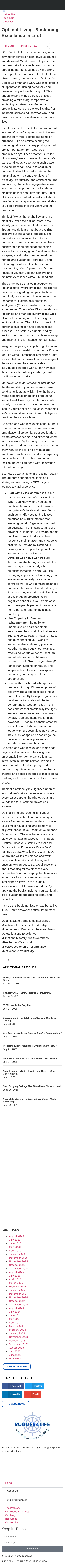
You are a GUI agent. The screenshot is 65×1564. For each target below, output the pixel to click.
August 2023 (16, 1347)
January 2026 (17, 1254)
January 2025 (17, 1290)
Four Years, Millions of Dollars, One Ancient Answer (30, 1058)
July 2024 (15, 1311)
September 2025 (18, 1268)
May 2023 (15, 1358)
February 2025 (17, 1286)
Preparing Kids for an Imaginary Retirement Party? (30, 1046)
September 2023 (18, 1344)
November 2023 (18, 1336)
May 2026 (15, 1246)
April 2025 (15, 1279)
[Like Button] (44, 46)
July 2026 (15, 1239)
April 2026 (15, 1250)
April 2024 (15, 1322)
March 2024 (16, 1326)
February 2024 (17, 1329)
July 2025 (15, 1275)
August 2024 (16, 1308)
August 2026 (16, 1236)
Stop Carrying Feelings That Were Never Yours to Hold (32, 1086)
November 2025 (18, 1261)
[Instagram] (35, 5)
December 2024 (18, 1293)
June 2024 (15, 1315)
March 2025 (16, 1282)
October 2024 (17, 1300)
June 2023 (15, 1354)
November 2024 (18, 1297)
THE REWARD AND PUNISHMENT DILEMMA (27, 992)
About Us (12, 1490)
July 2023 (15, 1351)
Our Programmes (17, 1499)
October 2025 (17, 1264)
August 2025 (16, 1272)
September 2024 (18, 1304)
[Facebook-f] (29, 5)
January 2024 (17, 1333)
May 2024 (15, 1318)
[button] (61, 17)
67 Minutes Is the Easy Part (17, 1005)
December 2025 (18, 1257)
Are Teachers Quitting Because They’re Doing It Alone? (32, 1033)
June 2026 (15, 1243)
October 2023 (17, 1340)
